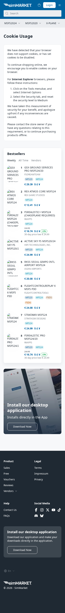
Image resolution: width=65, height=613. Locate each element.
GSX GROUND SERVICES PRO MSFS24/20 (38, 169)
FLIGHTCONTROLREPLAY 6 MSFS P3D (40, 287)
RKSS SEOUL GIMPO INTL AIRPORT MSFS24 (39, 263)
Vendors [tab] (36, 160)
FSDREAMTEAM (32, 174)
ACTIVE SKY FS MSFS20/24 (39, 241)
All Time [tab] (23, 160)
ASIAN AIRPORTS (33, 268)
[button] (22, 426)
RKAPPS (28, 219)
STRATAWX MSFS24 (35, 314)
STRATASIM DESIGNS (35, 318)
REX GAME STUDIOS (34, 195)
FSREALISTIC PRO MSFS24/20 (34, 337)
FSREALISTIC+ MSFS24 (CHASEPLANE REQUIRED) (39, 214)
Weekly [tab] (11, 160)
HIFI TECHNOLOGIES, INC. (37, 245)
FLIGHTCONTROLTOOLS (36, 292)
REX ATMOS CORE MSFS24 (40, 191)
